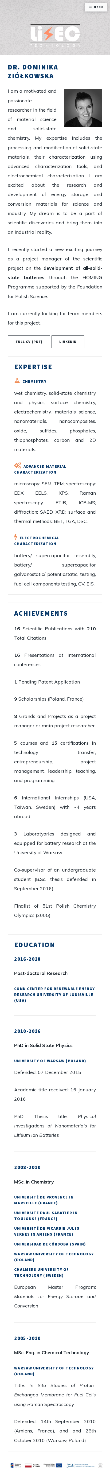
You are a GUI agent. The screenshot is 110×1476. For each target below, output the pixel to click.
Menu (98, 7)
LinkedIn (68, 341)
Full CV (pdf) (29, 341)
